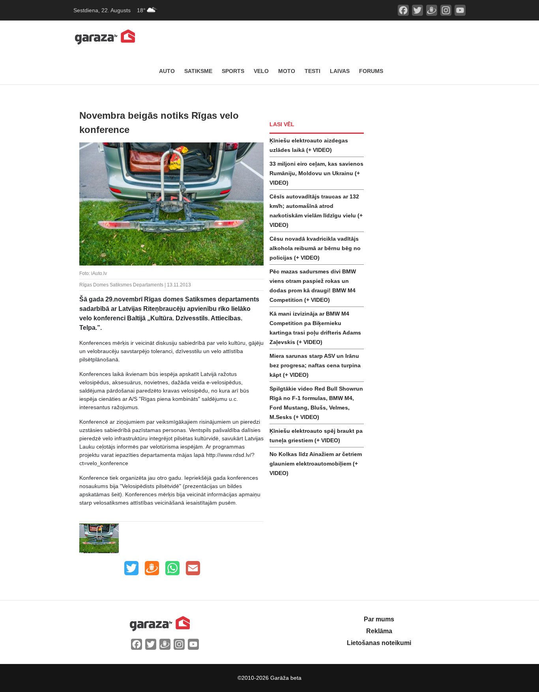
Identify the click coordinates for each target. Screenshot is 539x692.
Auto (167, 71)
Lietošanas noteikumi (379, 643)
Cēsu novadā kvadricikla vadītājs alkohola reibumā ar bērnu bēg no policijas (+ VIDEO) (315, 248)
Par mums (379, 619)
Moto (286, 71)
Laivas (340, 71)
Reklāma (379, 631)
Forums (371, 71)
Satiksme (198, 71)
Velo (261, 71)
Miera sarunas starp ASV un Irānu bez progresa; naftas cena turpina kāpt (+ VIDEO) (315, 365)
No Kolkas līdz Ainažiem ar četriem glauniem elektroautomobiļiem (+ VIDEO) (316, 463)
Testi (312, 71)
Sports (233, 71)
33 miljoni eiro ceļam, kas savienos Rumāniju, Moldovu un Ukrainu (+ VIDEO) (316, 173)
